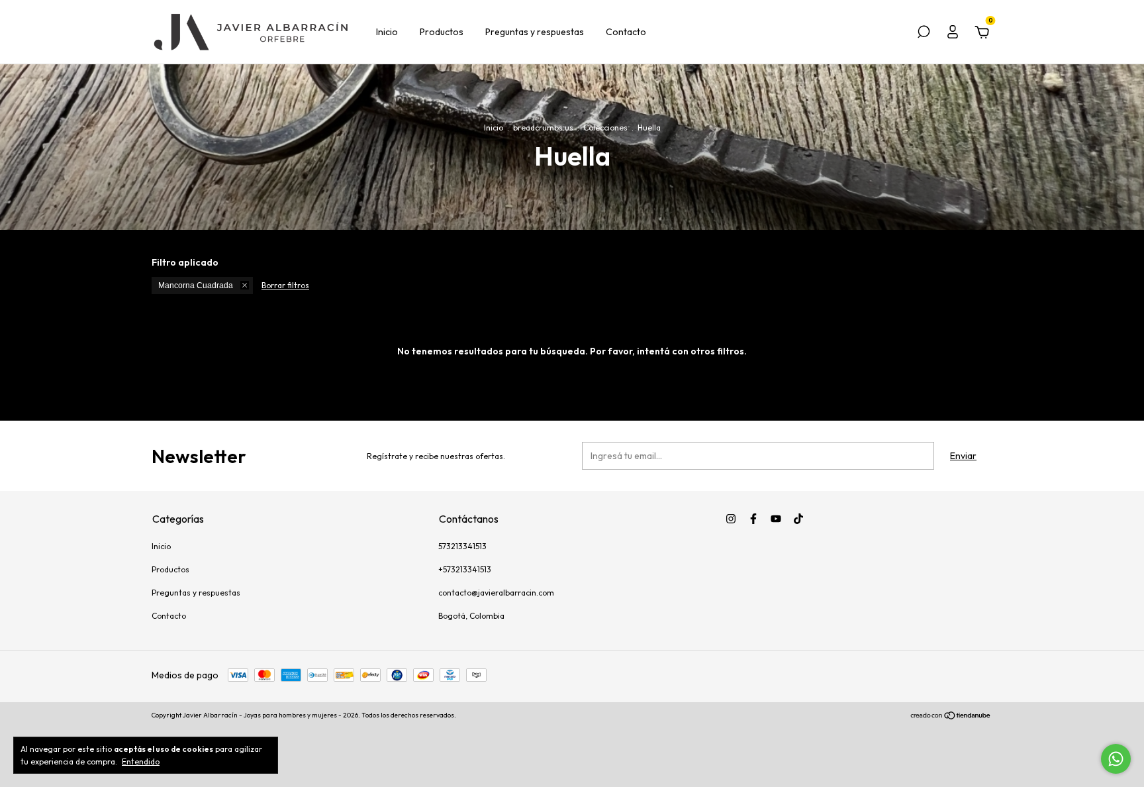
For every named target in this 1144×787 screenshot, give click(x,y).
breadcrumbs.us (543, 127)
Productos (441, 32)
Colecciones (605, 127)
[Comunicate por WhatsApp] (1116, 759)
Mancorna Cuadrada (195, 285)
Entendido (141, 761)
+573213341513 (464, 569)
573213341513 (462, 546)
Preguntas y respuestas (534, 32)
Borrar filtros (285, 285)
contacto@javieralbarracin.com (496, 593)
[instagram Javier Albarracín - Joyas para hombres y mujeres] (731, 518)
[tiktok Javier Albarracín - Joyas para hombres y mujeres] (798, 518)
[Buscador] (923, 33)
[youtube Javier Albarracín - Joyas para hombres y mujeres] (776, 518)
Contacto (626, 32)
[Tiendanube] (951, 717)
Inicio (387, 32)
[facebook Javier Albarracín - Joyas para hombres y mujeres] (753, 518)
